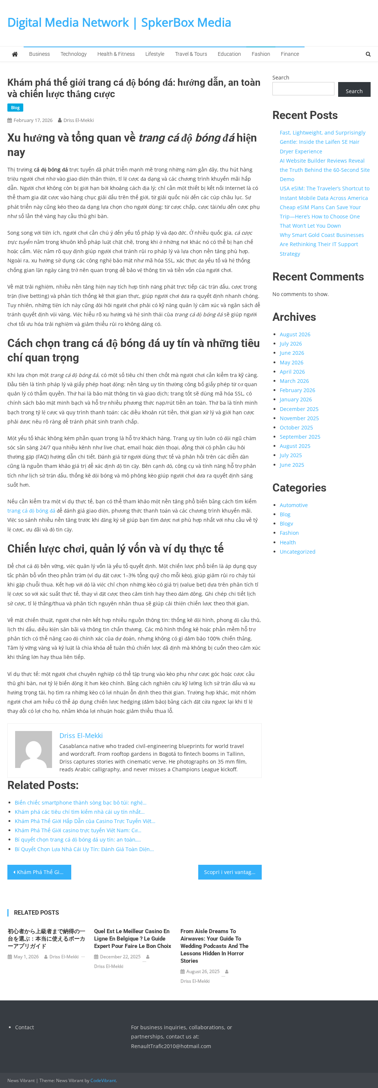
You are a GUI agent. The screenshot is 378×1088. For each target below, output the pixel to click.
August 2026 (295, 334)
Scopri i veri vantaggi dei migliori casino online (233, 871)
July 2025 (291, 455)
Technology (74, 54)
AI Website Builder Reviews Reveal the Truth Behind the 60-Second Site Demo (325, 170)
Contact (24, 1027)
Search (280, 77)
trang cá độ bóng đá (31, 510)
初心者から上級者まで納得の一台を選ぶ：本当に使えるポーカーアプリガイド (46, 938)
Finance (290, 54)
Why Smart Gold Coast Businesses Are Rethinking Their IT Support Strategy (322, 244)
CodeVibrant (103, 1080)
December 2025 (299, 408)
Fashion (261, 54)
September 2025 (300, 436)
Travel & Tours (191, 54)
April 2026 (292, 371)
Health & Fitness (116, 54)
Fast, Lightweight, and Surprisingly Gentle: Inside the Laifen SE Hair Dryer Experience (322, 141)
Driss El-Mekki (78, 120)
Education (229, 54)
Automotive (294, 505)
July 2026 (291, 343)
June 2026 (292, 352)
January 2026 (296, 399)
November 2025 (299, 418)
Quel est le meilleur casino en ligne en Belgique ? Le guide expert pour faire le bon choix (132, 938)
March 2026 (294, 380)
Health (288, 542)
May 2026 (291, 362)
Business (39, 54)
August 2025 (295, 445)
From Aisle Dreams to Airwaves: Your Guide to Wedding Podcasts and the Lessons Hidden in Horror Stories (214, 946)
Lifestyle (154, 54)
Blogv (286, 523)
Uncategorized (298, 551)
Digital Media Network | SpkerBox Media (119, 22)
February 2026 (297, 390)
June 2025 (292, 464)
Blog (15, 107)
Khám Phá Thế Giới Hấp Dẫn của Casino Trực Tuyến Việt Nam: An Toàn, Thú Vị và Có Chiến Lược (44, 871)
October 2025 (296, 427)
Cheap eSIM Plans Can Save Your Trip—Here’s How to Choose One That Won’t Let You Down (320, 216)
